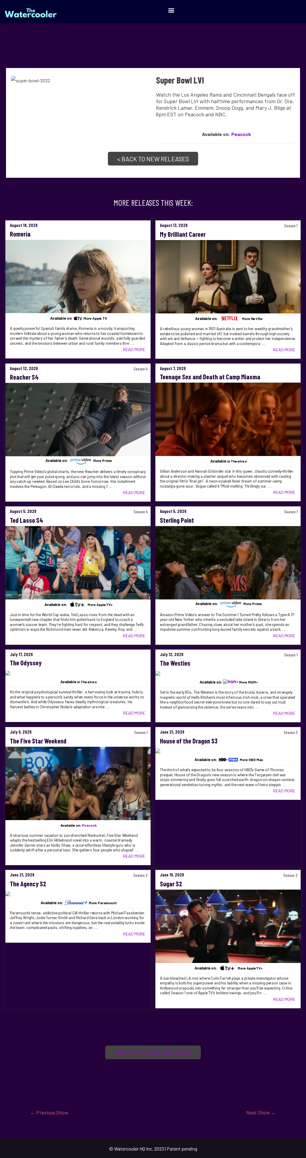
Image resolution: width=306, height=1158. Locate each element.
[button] (171, 10)
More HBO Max (251, 759)
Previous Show (49, 1112)
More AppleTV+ (100, 604)
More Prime (102, 461)
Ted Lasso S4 (26, 520)
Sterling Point (177, 520)
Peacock (241, 134)
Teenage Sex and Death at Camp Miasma (210, 377)
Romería (20, 234)
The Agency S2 (28, 884)
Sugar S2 (171, 884)
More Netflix (252, 318)
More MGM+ (248, 682)
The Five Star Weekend (38, 741)
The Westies (175, 663)
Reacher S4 (24, 377)
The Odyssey (26, 663)
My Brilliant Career (183, 234)
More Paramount (103, 903)
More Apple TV (95, 318)
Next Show (261, 1112)
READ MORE (134, 349)
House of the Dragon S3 (189, 741)
